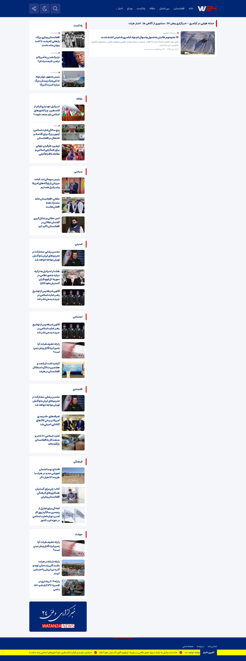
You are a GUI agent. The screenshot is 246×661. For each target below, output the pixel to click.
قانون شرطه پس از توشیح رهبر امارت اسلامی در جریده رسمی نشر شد (46, 295)
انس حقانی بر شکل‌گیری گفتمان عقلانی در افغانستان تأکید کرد (47, 222)
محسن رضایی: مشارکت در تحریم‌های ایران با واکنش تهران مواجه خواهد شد (46, 256)
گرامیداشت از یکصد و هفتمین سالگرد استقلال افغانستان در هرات (46, 368)
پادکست (141, 8)
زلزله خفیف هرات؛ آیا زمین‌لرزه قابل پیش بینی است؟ (46, 348)
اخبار (120, 8)
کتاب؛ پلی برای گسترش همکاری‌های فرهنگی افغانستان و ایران (47, 493)
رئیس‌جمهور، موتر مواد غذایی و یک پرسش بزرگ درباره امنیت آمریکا (47, 81)
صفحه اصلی (188, 646)
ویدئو (129, 8)
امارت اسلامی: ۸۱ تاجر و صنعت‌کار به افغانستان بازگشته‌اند (47, 440)
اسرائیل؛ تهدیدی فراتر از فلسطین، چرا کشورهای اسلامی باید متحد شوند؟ (70, 652)
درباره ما (200, 646)
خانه (191, 8)
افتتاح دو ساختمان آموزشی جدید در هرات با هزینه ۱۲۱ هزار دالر (47, 473)
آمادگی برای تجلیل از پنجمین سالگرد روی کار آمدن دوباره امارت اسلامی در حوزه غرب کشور (46, 514)
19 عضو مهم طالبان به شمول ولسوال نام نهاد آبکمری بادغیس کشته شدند (140, 37)
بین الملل (164, 8)
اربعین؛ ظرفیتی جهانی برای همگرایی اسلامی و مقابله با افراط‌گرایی (47, 150)
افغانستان (179, 8)
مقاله (152, 8)
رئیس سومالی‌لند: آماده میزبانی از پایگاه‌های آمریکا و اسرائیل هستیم (46, 183)
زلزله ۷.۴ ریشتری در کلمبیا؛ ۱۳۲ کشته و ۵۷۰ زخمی (47, 585)
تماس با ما (212, 646)
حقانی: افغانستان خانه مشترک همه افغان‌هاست (47, 203)
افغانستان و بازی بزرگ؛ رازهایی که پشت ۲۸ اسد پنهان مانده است (47, 41)
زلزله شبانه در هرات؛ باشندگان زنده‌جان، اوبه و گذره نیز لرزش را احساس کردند (46, 568)
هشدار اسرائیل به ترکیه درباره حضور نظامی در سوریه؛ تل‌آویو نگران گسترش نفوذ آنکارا (150, 652)
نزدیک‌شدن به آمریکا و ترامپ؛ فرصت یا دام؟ (48, 59)
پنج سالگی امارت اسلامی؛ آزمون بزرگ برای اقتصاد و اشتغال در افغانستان (46, 134)
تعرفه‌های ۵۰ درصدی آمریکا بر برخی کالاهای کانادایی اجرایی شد (48, 420)
